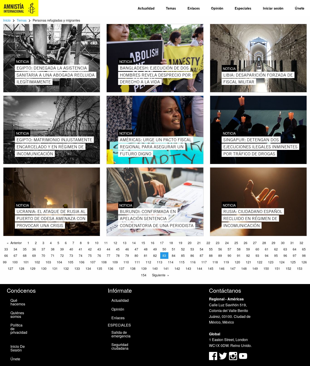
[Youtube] (243, 355)
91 (239, 255)
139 (144, 268)
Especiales (243, 8)
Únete (299, 8)
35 (25, 249)
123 (270, 262)
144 (199, 268)
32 (301, 242)
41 (80, 249)
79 (127, 255)
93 (257, 255)
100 (15, 262)
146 (221, 268)
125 (293, 262)
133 (77, 268)
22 (208, 242)
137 (121, 268)
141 (166, 268)
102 (37, 262)
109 (115, 262)
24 (227, 242)
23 (217, 242)
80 (136, 255)
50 (164, 249)
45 (118, 249)
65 (304, 249)
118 (215, 262)
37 (43, 249)
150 (266, 268)
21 (199, 242)
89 (220, 255)
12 (115, 242)
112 (148, 262)
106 (81, 262)
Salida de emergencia (120, 334)
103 (48, 262)
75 (90, 255)
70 (43, 255)
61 (266, 249)
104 (59, 262)
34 (15, 249)
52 (183, 249)
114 (170, 262)
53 (192, 249)
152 (288, 268)
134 (88, 268)
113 (159, 262)
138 (132, 268)
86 (192, 255)
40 (71, 249)
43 (99, 249)
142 (177, 268)
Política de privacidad (18, 328)
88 (211, 255)
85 (183, 255)
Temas (171, 8)
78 (118, 255)
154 (143, 275)
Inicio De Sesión (17, 348)
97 (294, 255)
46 (127, 249)
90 (229, 255)
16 (152, 242)
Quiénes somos (17, 314)
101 (26, 262)
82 (155, 255)
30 (283, 242)
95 (276, 255)
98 (304, 255)
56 (220, 249)
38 (52, 249)
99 (5, 262)
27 (255, 242)
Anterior (16, 242)
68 (25, 255)
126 (304, 262)
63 (285, 249)
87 (201, 255)
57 (229, 249)
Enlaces (193, 8)
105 (70, 262)
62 (276, 249)
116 (193, 262)
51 (173, 249)
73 (71, 255)
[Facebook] (213, 355)
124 (282, 262)
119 (226, 262)
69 (34, 255)
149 (255, 268)
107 (93, 262)
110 (126, 262)
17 (162, 242)
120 (237, 262)
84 (173, 255)
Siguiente (158, 275)
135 (99, 268)
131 (55, 268)
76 (99, 255)
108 (104, 262)
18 (171, 242)
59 (248, 249)
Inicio (7, 20)
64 (294, 249)
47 (136, 249)
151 (277, 268)
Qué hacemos (17, 302)
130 (44, 268)
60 (257, 249)
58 (239, 249)
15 (143, 242)
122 (259, 262)
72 (62, 255)
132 (66, 268)
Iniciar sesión (273, 8)
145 (210, 268)
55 (211, 249)
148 (244, 268)
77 (108, 255)
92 (248, 255)
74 (80, 255)
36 (34, 249)
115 (182, 262)
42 (90, 249)
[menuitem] (146, 8)
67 (15, 255)
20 (190, 242)
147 (233, 268)
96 (285, 255)
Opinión (217, 8)
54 (201, 249)
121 (248, 262)
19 (180, 242)
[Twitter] (223, 355)
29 (273, 242)
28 (264, 242)
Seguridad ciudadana (119, 346)
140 (155, 268)
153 (299, 268)
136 (110, 268)
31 (292, 242)
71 (52, 255)
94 (266, 255)
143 (188, 268)
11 (106, 242)
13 (124, 242)
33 (6, 249)
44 (108, 249)
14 (134, 242)
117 (204, 262)
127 (10, 268)
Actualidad (146, 8)
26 (245, 242)
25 (236, 242)
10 (96, 242)
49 (155, 249)
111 (137, 262)
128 (21, 268)
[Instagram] (233, 355)
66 (6, 255)
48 (146, 249)
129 (32, 268)
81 (146, 255)
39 (62, 249)
